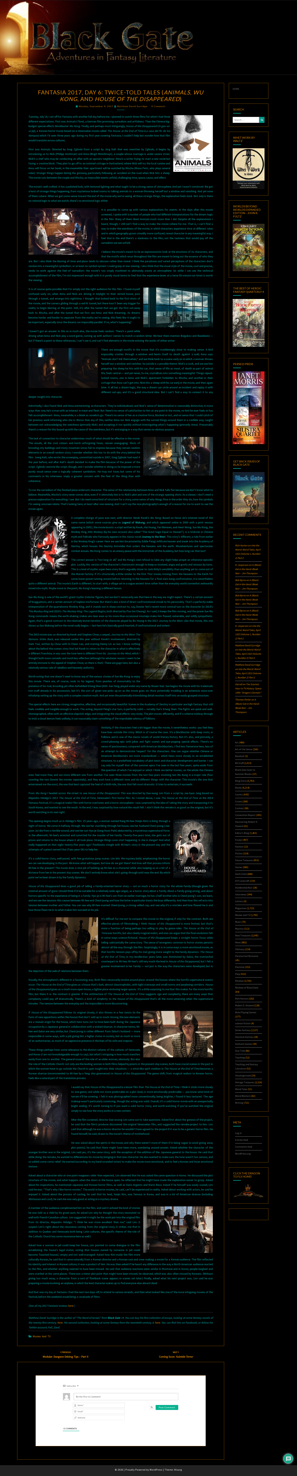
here (70, 1305)
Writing (239, 1102)
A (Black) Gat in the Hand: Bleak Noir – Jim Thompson (248, 569)
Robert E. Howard (244, 1005)
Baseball (239, 756)
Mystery (239, 928)
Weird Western (243, 1095)
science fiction (242, 1023)
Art (237, 742)
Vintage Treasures (244, 1082)
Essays (238, 839)
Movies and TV (42, 1336)
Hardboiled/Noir (243, 887)
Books (238, 787)
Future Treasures (244, 860)
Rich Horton (241, 998)
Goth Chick (241, 874)
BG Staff (239, 763)
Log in (238, 1133)
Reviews (239, 980)
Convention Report (245, 815)
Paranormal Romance (246, 956)
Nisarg (178, 1469)
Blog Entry (241, 780)
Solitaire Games (243, 1043)
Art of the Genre (243, 749)
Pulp (237, 973)
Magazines (240, 908)
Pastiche (239, 967)
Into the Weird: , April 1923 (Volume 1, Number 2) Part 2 (248, 653)
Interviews (240, 894)
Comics (239, 794)
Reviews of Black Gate (246, 987)
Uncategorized (243, 1075)
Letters (239, 901)
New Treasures (243, 935)
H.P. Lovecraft (242, 880)
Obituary (239, 949)
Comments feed (243, 1146)
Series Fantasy (242, 1030)
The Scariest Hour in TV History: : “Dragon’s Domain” (248, 688)
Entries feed (241, 1139)
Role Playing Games (245, 1012)
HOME (236, 88)
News (238, 942)
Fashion (239, 846)
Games (238, 867)
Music (238, 921)
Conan (238, 801)
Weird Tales (241, 1089)
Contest (239, 808)
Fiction (239, 853)
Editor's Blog (242, 832)
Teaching (240, 1057)
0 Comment (158, 106)
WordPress (156, 1469)
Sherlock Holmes (244, 1036)
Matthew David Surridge (132, 106)
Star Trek (240, 1050)
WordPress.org (243, 1153)
